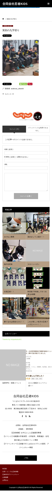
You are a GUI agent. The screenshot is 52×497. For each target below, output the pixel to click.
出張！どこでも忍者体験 (10, 471)
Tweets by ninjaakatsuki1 (12, 339)
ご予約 (26, 458)
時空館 (4, 469)
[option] (33, 370)
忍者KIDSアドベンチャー (10, 474)
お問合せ (5, 480)
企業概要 (5, 477)
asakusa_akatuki (17, 89)
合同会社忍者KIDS (14, 3)
